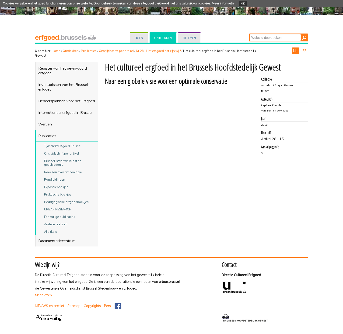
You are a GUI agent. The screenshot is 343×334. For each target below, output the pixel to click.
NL (295, 51)
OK (243, 3)
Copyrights (92, 306)
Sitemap (73, 306)
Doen (139, 38)
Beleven (189, 38)
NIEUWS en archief (49, 306)
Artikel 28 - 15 (272, 139)
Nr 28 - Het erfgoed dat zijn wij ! (158, 51)
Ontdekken (163, 38)
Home (56, 51)
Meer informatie (223, 3)
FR (305, 51)
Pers (107, 306)
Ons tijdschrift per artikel (116, 51)
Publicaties (89, 51)
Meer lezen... (44, 295)
